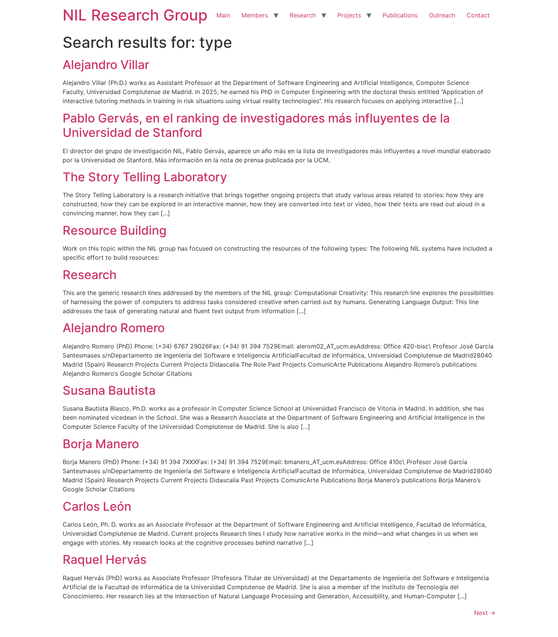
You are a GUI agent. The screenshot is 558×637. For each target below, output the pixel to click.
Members (254, 15)
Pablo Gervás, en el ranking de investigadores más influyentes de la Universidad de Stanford (256, 125)
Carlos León (97, 506)
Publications (400, 15)
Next (484, 613)
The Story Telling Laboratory (145, 176)
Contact (478, 15)
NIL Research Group (135, 15)
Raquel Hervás (105, 559)
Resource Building (115, 230)
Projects (349, 15)
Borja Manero (101, 443)
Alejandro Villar (106, 64)
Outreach (442, 15)
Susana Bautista (109, 390)
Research (303, 15)
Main (223, 15)
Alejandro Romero (114, 327)
